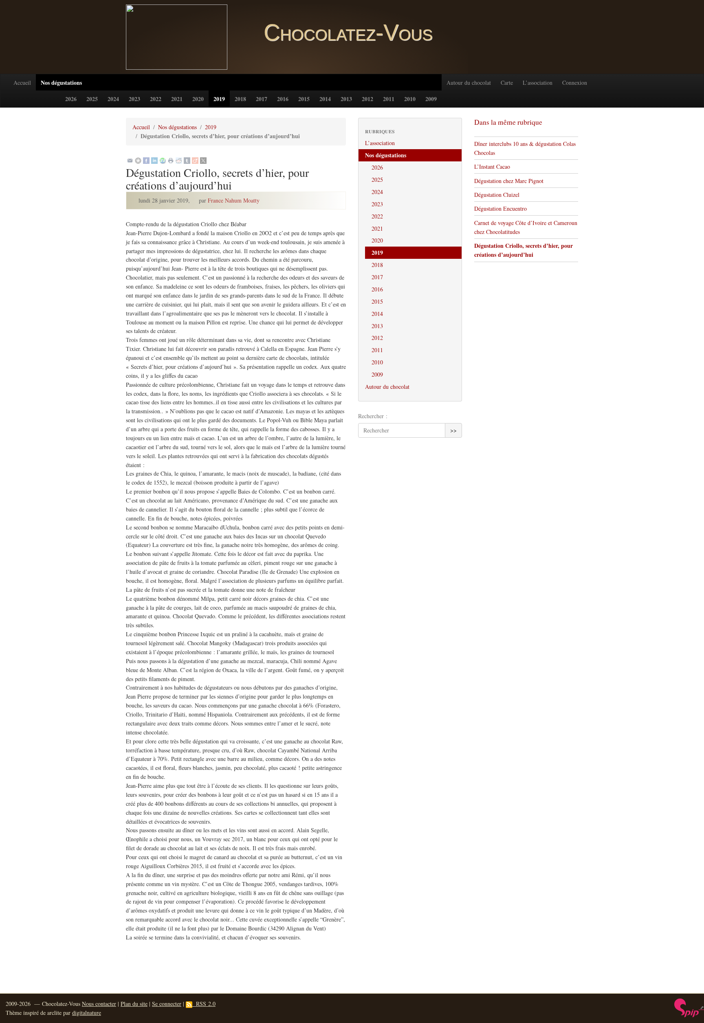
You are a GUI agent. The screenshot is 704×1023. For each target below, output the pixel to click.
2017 (261, 99)
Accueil (22, 82)
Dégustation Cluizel (496, 194)
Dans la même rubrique (508, 122)
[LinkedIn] (154, 160)
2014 (325, 99)
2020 (198, 99)
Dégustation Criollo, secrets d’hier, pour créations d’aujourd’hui (523, 250)
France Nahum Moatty (234, 200)
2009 (431, 99)
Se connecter (166, 1004)
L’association (537, 82)
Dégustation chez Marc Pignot (508, 181)
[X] (203, 160)
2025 (92, 99)
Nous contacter (99, 1004)
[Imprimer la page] (170, 160)
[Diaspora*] (138, 160)
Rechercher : (372, 416)
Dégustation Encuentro (500, 208)
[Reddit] (179, 160)
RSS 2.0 (204, 1004)
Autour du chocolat (469, 82)
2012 (367, 99)
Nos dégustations (61, 82)
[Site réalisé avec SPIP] (689, 1007)
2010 (410, 99)
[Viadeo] (195, 160)
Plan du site (134, 1004)
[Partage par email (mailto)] (130, 160)
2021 (177, 99)
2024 (113, 99)
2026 (71, 99)
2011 (388, 99)
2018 (240, 99)
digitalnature (86, 1012)
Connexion (574, 82)
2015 (304, 99)
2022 (155, 99)
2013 (346, 99)
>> (453, 430)
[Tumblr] (187, 160)
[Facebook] (146, 160)
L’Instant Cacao (492, 166)
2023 (134, 99)
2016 (282, 99)
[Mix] (162, 160)
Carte (507, 82)
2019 (219, 99)
